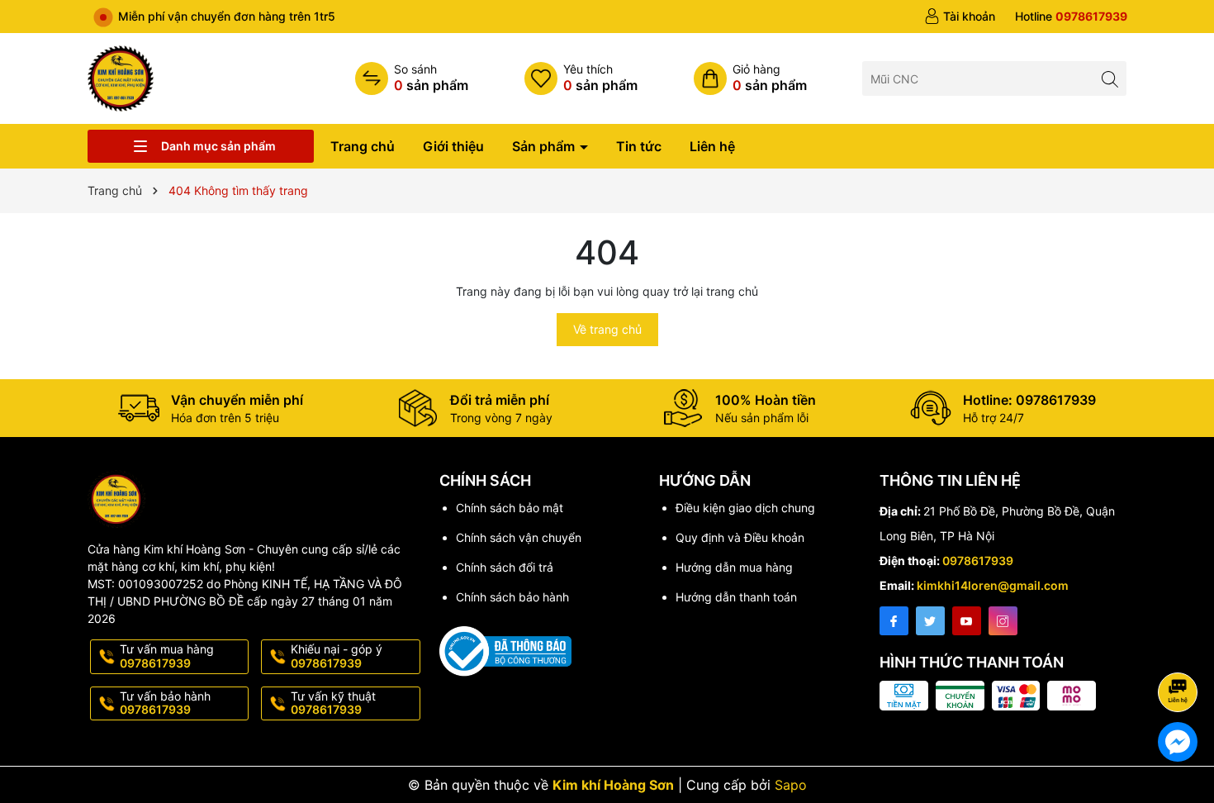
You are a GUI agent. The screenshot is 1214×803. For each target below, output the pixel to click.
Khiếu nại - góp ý (336, 656)
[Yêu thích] (581, 78)
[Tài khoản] (959, 16)
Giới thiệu (453, 146)
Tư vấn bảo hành (165, 703)
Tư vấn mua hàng (167, 656)
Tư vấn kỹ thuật (333, 703)
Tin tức (639, 146)
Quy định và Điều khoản (740, 537)
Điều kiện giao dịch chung (745, 508)
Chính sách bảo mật (509, 508)
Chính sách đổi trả (504, 567)
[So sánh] (411, 78)
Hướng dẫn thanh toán (736, 597)
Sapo (791, 785)
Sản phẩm (545, 146)
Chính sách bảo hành (512, 597)
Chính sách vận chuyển (518, 537)
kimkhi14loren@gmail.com (993, 585)
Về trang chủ (607, 329)
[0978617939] (1071, 16)
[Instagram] (1003, 620)
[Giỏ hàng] (750, 78)
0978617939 (977, 561)
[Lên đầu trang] (1180, 648)
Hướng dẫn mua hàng (734, 567)
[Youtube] (966, 620)
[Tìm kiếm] (1109, 78)
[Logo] (121, 77)
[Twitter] (930, 620)
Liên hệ (712, 146)
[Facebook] (894, 620)
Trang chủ (362, 146)
